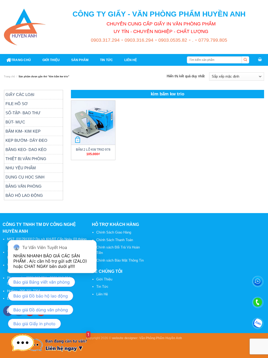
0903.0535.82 (172, 40)
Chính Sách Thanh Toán (114, 240)
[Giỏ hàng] (260, 59)
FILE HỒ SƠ (16, 103)
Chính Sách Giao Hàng (113, 232)
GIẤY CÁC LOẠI (19, 94)
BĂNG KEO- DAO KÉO (26, 149)
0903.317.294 (105, 40)
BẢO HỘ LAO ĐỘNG (24, 195)
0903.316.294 (138, 40)
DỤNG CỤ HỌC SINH (24, 177)
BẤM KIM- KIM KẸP (23, 131)
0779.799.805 (212, 40)
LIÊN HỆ (130, 60)
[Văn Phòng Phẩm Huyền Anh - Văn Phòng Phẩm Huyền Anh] (25, 27)
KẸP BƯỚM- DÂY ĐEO (26, 140)
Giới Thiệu (104, 279)
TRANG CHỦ (21, 60)
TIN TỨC (106, 60)
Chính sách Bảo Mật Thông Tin (120, 260)
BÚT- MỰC (15, 122)
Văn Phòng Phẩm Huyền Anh (160, 338)
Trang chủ (9, 76)
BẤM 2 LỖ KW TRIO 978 (93, 149)
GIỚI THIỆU (51, 60)
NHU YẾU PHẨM (20, 168)
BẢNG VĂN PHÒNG (23, 186)
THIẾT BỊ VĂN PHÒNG (25, 158)
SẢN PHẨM (80, 60)
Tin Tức (102, 287)
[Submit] (245, 60)
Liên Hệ (102, 294)
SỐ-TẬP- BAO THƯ (23, 113)
